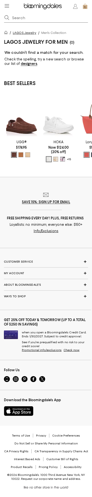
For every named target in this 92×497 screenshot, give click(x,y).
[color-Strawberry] (86, 154)
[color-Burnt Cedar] (14, 154)
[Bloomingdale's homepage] (7, 33)
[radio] (14, 155)
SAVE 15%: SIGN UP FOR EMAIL (46, 202)
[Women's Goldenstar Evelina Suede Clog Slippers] (21, 116)
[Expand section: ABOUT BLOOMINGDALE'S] (46, 284)
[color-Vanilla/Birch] (55, 159)
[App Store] (18, 411)
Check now (71, 350)
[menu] (7, 6)
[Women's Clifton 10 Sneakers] (58, 116)
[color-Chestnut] (20, 154)
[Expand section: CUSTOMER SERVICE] (46, 261)
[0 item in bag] (85, 6)
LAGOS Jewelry (24, 33)
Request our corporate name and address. (51, 479)
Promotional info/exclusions (42, 350)
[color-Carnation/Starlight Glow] (62, 159)
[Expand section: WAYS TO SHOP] (46, 296)
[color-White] (48, 159)
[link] (21, 149)
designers (29, 64)
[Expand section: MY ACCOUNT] (46, 273)
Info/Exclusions (46, 231)
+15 (69, 159)
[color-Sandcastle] (27, 154)
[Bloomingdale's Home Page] (43, 6)
